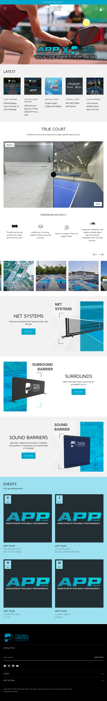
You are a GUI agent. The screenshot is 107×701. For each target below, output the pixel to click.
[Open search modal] (96, 8)
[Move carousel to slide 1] (50, 58)
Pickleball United (23, 689)
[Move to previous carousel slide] (45, 58)
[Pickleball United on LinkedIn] (13, 666)
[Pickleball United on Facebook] (5, 666)
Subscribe (98, 657)
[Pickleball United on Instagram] (9, 666)
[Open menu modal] (5, 8)
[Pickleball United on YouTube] (17, 666)
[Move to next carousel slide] (61, 58)
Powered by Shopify (11, 691)
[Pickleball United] (53, 8)
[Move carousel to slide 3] (56, 58)
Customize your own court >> (53, 214)
